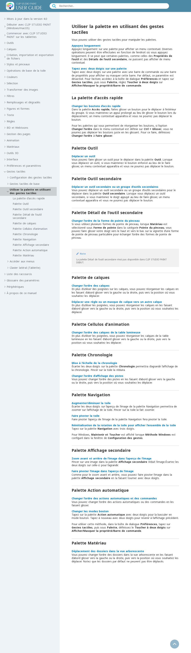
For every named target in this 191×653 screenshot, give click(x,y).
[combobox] (110, 6)
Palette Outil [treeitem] (20, 203)
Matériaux (13, 146)
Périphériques (15, 286)
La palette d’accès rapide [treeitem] (29, 198)
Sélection (12, 83)
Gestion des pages (18, 134)
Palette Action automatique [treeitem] (30, 250)
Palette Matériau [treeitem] (23, 255)
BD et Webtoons (17, 127)
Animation (13, 140)
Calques (11, 49)
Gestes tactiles (16, 171)
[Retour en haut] (174, 644)
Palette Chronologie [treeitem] (25, 234)
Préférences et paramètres (24, 165)
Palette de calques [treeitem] (24, 223)
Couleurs (12, 77)
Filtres (10, 96)
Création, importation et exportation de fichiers (30, 56)
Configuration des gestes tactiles (31, 177)
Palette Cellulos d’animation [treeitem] (30, 228)
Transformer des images (22, 89)
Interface (12, 159)
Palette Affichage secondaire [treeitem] (31, 245)
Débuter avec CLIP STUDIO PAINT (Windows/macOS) (29, 26)
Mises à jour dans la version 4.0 (27, 19)
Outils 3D (12, 153)
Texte (10, 115)
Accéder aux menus (22, 261)
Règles (11, 121)
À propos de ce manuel (22, 293)
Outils (10, 43)
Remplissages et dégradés (23, 102)
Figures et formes (18, 108)
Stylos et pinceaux (18, 64)
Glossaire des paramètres (23, 280)
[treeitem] (30, 222)
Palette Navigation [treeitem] (24, 239)
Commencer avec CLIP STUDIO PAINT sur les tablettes (27, 35)
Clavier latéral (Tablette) (25, 267)
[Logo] (24, 6)
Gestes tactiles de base (24, 184)
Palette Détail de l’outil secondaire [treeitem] (27, 216)
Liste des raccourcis (19, 274)
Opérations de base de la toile (26, 70)
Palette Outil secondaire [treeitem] (28, 209)
